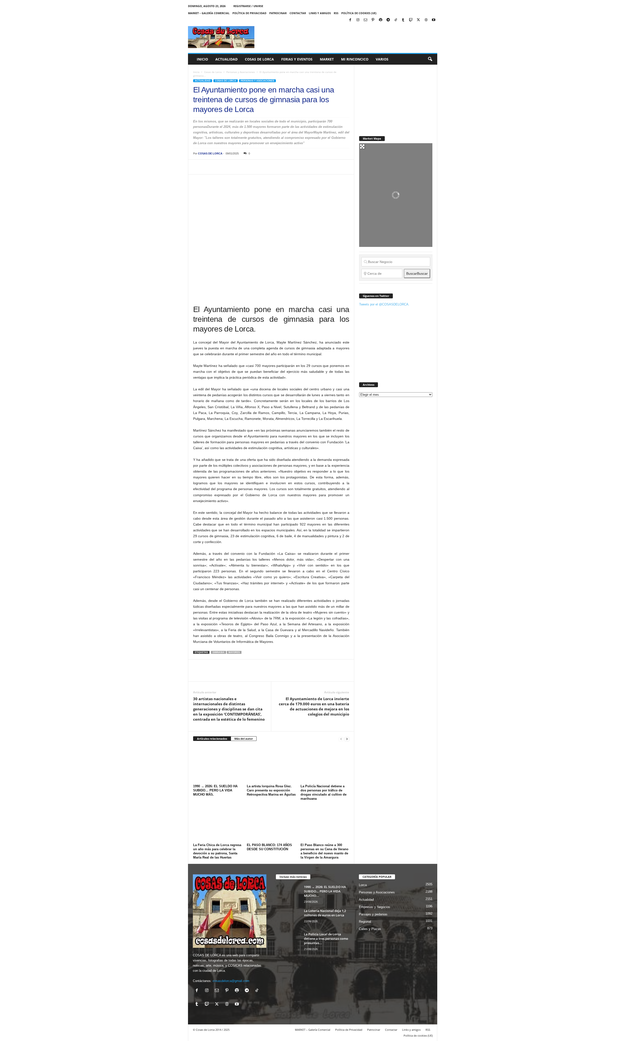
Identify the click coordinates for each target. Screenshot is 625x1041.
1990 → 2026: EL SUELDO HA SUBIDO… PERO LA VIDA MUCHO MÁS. (215, 790)
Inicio (202, 59)
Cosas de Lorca (259, 59)
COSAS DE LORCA (210, 153)
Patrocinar (278, 13)
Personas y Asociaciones (240, 72)
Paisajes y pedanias (373, 914)
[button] (430, 59)
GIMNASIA (218, 652)
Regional (365, 921)
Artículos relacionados (212, 738)
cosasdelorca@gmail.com (231, 981)
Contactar (298, 13)
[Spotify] (381, 20)
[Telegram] (388, 20)
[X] (418, 20)
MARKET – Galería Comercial (208, 13)
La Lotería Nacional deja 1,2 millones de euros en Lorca (325, 913)
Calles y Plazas (370, 929)
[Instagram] (358, 20)
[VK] (276, 167)
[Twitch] (411, 20)
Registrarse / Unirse (248, 6)
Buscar (417, 273)
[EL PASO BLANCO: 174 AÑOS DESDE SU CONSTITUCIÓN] (271, 823)
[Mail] (365, 20)
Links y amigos (320, 13)
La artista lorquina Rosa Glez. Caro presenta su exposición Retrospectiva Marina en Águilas (271, 790)
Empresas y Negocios (374, 907)
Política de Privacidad (249, 13)
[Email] (265, 167)
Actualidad (226, 59)
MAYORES (234, 652)
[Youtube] (434, 20)
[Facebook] (350, 20)
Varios (382, 59)
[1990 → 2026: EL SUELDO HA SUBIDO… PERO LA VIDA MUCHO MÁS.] (217, 764)
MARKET (327, 59)
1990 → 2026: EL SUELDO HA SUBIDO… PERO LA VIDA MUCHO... (325, 891)
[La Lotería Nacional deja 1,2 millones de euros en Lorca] (288, 918)
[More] (288, 167)
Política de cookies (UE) (358, 13)
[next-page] (346, 738)
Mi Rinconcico (354, 59)
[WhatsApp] (232, 167)
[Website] (426, 20)
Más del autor (243, 738)
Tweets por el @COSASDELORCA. (384, 304)
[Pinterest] (373, 20)
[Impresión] (254, 167)
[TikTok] (396, 20)
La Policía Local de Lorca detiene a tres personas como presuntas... (326, 938)
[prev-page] (341, 738)
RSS (336, 13)
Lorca (363, 885)
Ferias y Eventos (296, 59)
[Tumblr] (403, 20)
